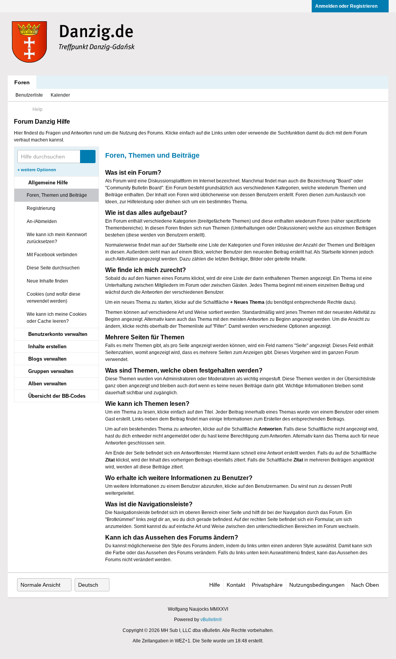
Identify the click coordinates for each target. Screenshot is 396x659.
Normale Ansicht (40, 585)
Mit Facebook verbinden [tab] (52, 254)
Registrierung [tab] (41, 208)
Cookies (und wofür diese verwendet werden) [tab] (53, 297)
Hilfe (214, 585)
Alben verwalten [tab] (47, 384)
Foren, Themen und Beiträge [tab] (57, 195)
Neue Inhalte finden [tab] (47, 281)
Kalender (60, 95)
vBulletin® (211, 619)
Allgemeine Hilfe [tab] (48, 183)
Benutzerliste (29, 95)
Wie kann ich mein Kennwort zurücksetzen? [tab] (57, 238)
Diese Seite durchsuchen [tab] (53, 268)
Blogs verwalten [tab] (47, 359)
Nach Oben (365, 585)
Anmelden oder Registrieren (346, 6)
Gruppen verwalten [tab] (50, 371)
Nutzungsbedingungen (317, 585)
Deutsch (88, 585)
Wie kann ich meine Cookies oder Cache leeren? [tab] (57, 318)
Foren (22, 82)
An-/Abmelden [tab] (42, 221)
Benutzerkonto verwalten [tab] (57, 334)
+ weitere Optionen (36, 169)
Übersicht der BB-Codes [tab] (56, 396)
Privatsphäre (267, 585)
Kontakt (236, 585)
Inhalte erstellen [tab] (47, 346)
